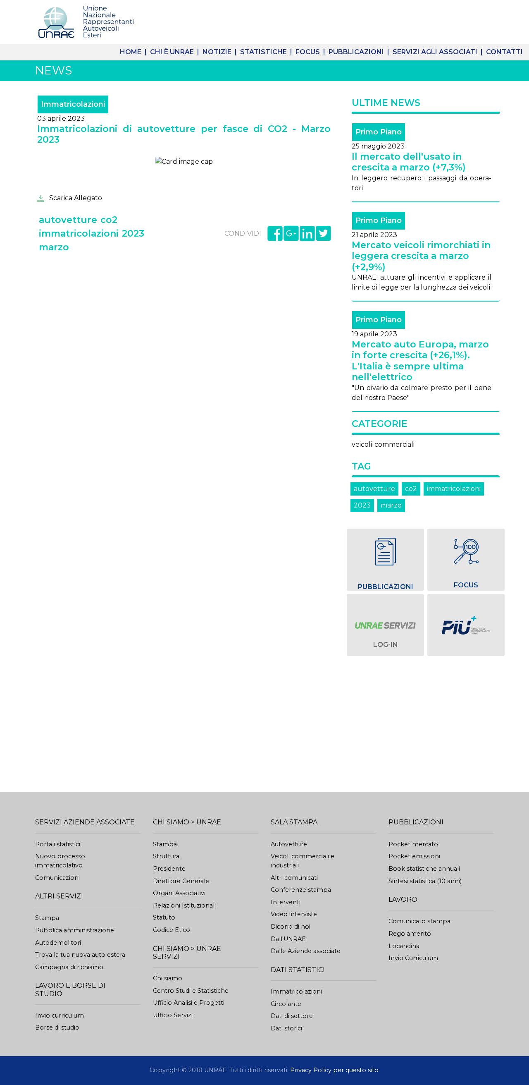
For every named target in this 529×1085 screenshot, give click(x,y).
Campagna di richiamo (69, 967)
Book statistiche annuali (424, 868)
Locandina (403, 946)
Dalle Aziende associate (306, 951)
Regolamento (409, 933)
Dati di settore (292, 1016)
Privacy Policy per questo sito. (335, 1070)
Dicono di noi (290, 926)
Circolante (286, 1004)
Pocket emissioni (414, 856)
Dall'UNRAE (288, 939)
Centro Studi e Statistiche (191, 990)
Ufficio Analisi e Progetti (188, 1002)
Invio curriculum (59, 1015)
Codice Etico (171, 930)
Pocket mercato (413, 844)
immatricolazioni (454, 489)
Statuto (164, 917)
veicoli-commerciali (383, 444)
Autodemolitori (58, 942)
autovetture (374, 489)
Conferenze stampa (301, 889)
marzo (391, 505)
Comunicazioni (57, 877)
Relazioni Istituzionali (184, 905)
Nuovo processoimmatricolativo (60, 861)
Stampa (47, 918)
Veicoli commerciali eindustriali (302, 861)
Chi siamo (167, 978)
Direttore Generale (181, 881)
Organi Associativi (179, 893)
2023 (362, 505)
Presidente (169, 868)
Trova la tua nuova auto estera (80, 954)
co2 (411, 489)
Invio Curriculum (413, 958)
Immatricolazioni (296, 991)
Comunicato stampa (419, 921)
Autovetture (289, 844)
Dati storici (286, 1028)
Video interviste (294, 914)
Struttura (166, 856)
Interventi (285, 902)
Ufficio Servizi (173, 1015)
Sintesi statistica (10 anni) (425, 881)
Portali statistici (57, 844)
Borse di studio (57, 1027)
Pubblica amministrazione (74, 930)
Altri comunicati (294, 877)
